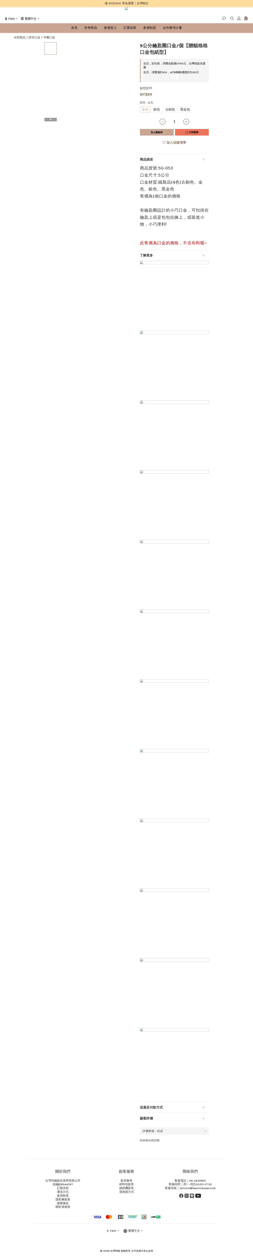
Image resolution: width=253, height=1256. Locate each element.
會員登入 (110, 27)
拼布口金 (34, 37)
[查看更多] (174, 78)
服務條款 (63, 1203)
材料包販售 (126, 1184)
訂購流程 (130, 27)
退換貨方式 (126, 1192)
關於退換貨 (63, 1207)
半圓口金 (49, 37)
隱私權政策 (63, 1199)
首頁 (74, 27)
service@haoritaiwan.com (197, 1188)
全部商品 (19, 37)
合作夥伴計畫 (172, 27)
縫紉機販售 (126, 1188)
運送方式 (63, 1192)
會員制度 (149, 27)
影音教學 (126, 1181)
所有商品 (90, 27)
